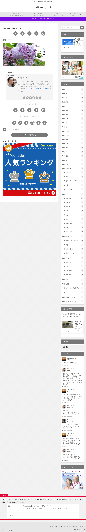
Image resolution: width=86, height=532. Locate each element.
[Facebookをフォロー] (30, 97)
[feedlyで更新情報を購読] (37, 97)
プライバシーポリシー (78, 526)
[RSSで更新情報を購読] (40, 97)
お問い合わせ (44, 88)
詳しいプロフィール (33, 88)
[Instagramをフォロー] (33, 97)
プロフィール (58, 526)
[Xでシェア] (15, 33)
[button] (43, 33)
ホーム (51, 526)
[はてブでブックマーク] (29, 33)
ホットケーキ (23, 78)
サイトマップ (67, 526)
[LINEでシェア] (36, 33)
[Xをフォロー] (27, 97)
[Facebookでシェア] (22, 33)
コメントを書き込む (29, 135)
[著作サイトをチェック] (24, 97)
